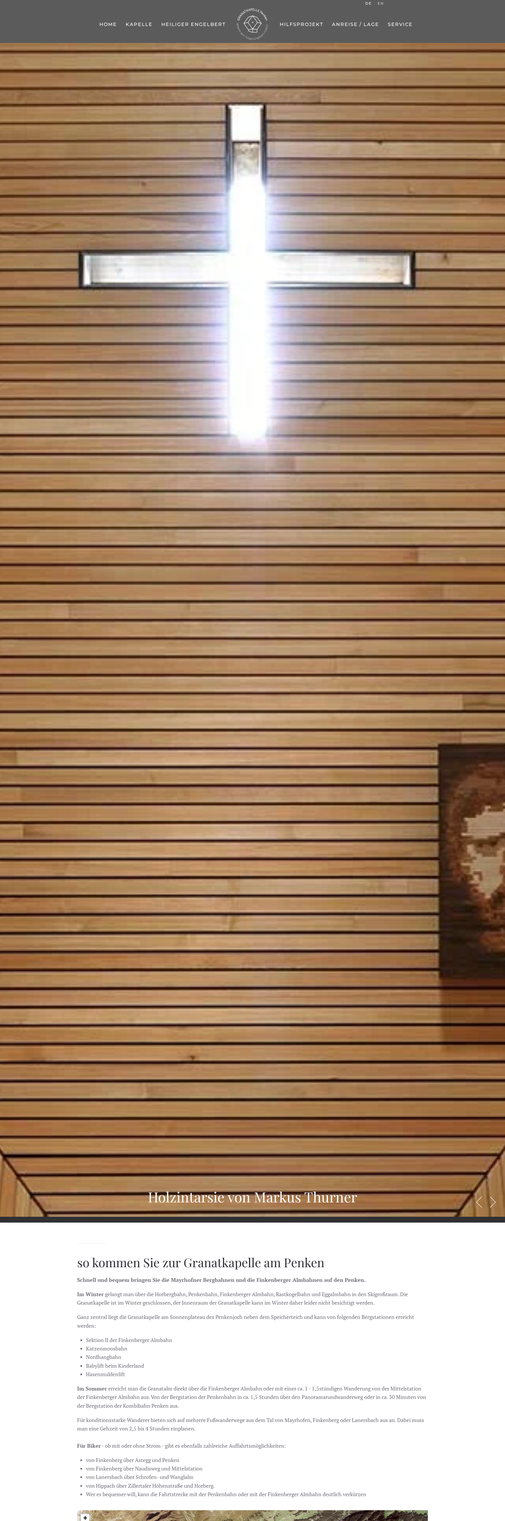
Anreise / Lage (355, 24)
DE (368, 3)
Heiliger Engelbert (193, 24)
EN (381, 3)
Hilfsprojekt (301, 24)
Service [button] (400, 24)
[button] (479, 1202)
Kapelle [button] (139, 24)
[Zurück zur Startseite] (252, 24)
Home (108, 24)
